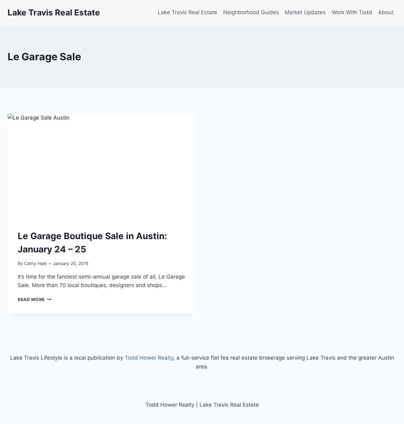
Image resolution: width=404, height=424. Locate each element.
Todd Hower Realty (149, 358)
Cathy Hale (35, 263)
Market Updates (305, 12)
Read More (34, 299)
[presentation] (102, 166)
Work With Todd (352, 12)
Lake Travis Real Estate (187, 12)
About (386, 12)
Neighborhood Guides (251, 12)
